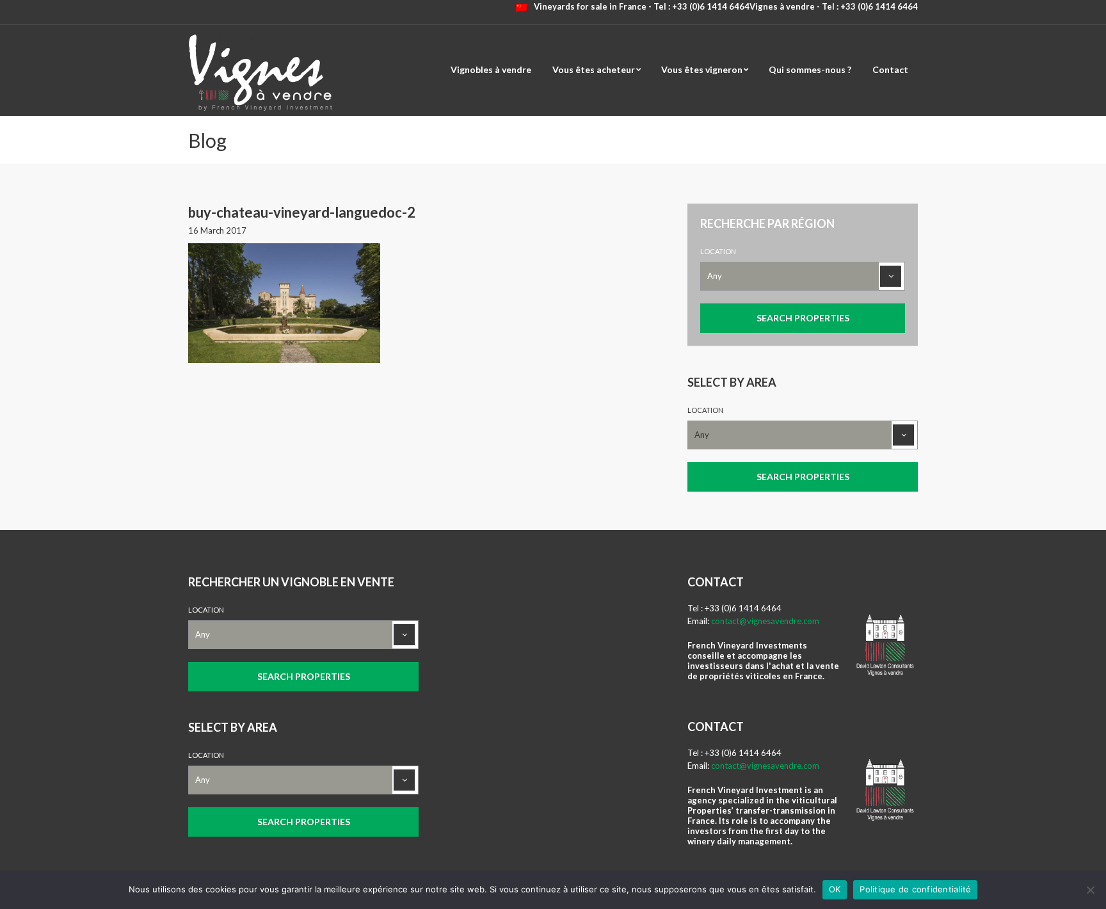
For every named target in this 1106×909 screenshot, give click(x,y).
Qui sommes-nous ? (810, 69)
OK (835, 889)
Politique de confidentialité (915, 889)
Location (718, 251)
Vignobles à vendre (491, 69)
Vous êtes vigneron (701, 69)
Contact (890, 69)
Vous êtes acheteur (593, 69)
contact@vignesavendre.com (765, 621)
